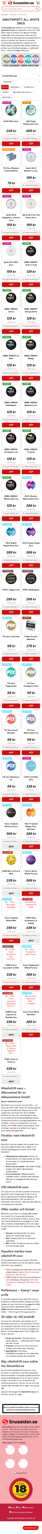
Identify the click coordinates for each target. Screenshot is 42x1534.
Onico (8, 1270)
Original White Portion (26, 1272)
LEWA (8, 1277)
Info (11, 846)
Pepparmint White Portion (16, 1275)
